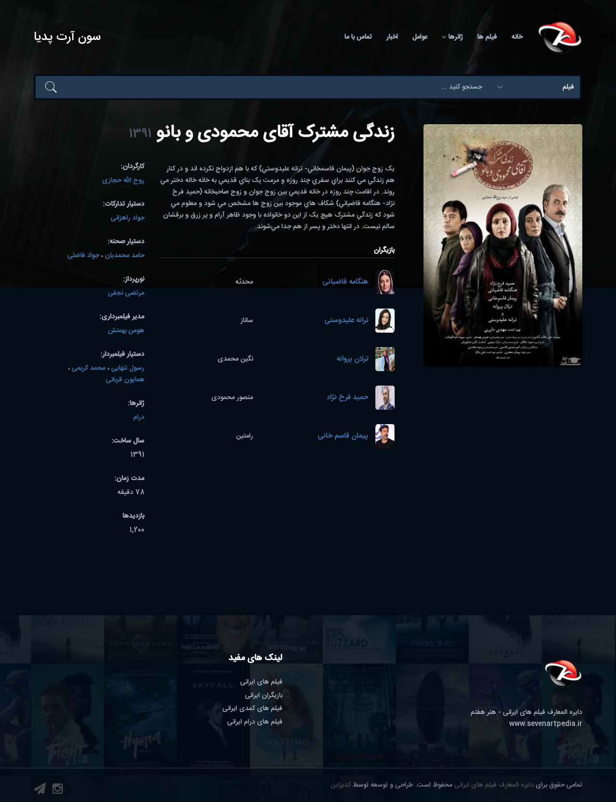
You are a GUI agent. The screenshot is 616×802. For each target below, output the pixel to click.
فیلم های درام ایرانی (254, 722)
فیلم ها (487, 37)
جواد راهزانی (127, 218)
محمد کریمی (88, 368)
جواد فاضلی (83, 255)
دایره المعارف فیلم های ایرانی (494, 785)
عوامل (419, 37)
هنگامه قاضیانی (345, 282)
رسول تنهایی (127, 368)
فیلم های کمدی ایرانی (252, 708)
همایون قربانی (125, 380)
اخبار (392, 37)
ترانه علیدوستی (346, 320)
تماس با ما (358, 37)
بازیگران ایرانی (263, 695)
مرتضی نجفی (126, 293)
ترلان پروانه (352, 359)
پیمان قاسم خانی (343, 436)
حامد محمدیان (124, 255)
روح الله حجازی (123, 180)
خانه (517, 37)
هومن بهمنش (126, 330)
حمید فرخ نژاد (347, 397)
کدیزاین (341, 785)
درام (138, 417)
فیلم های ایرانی (261, 682)
